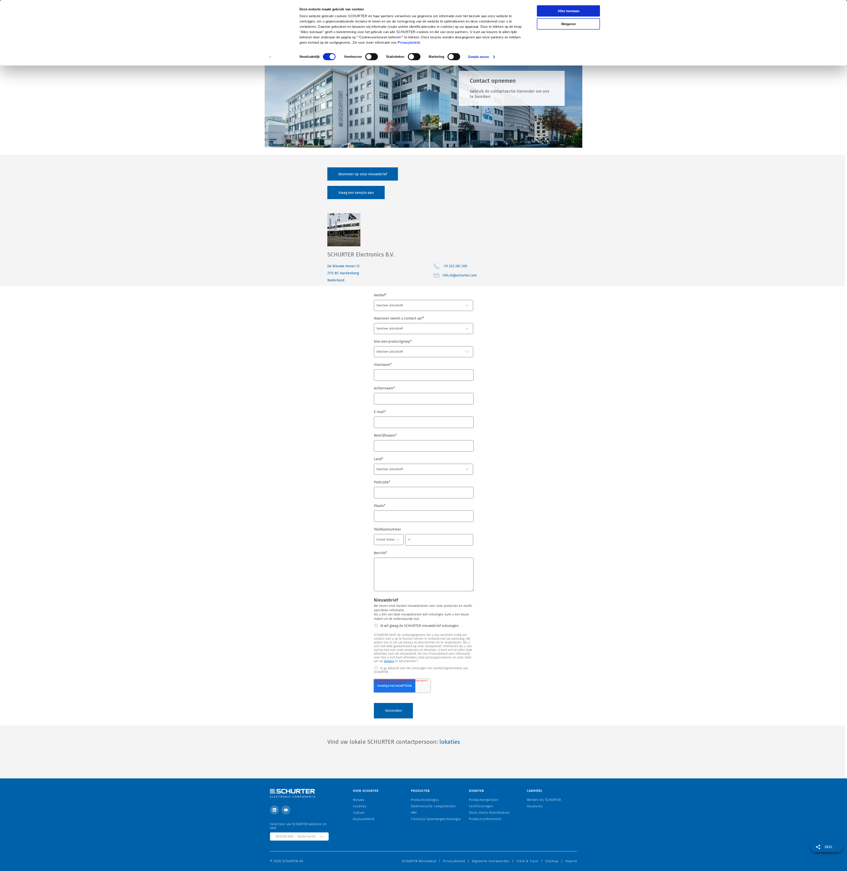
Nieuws (358, 800)
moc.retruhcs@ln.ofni (459, 275)
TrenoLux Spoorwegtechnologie (436, 819)
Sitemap (551, 861)
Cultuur (359, 813)
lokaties (449, 741)
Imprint (571, 861)
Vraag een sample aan (356, 193)
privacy (389, 661)
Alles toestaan (568, 11)
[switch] (371, 56)
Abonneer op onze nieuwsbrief (362, 174)
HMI (414, 813)
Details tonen (478, 57)
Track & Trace (527, 861)
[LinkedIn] (274, 810)
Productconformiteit (485, 819)
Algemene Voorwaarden (491, 861)
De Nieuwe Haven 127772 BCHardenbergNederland (343, 273)
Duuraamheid (363, 819)
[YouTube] (285, 810)
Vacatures (535, 806)
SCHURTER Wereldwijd (419, 861)
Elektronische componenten (433, 806)
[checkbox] (423, 670)
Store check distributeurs (489, 813)
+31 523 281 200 (455, 266)
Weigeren (568, 24)
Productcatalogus (425, 800)
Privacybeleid (409, 42)
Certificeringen (481, 806)
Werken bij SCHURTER (544, 800)
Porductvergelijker (483, 800)
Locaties (360, 806)
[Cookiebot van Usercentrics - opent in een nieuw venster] (270, 57)
